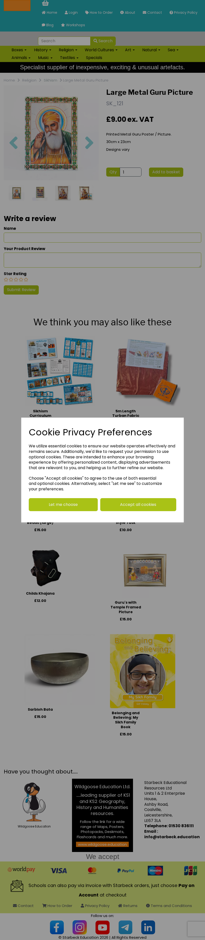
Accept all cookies (138, 504)
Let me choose (63, 504)
